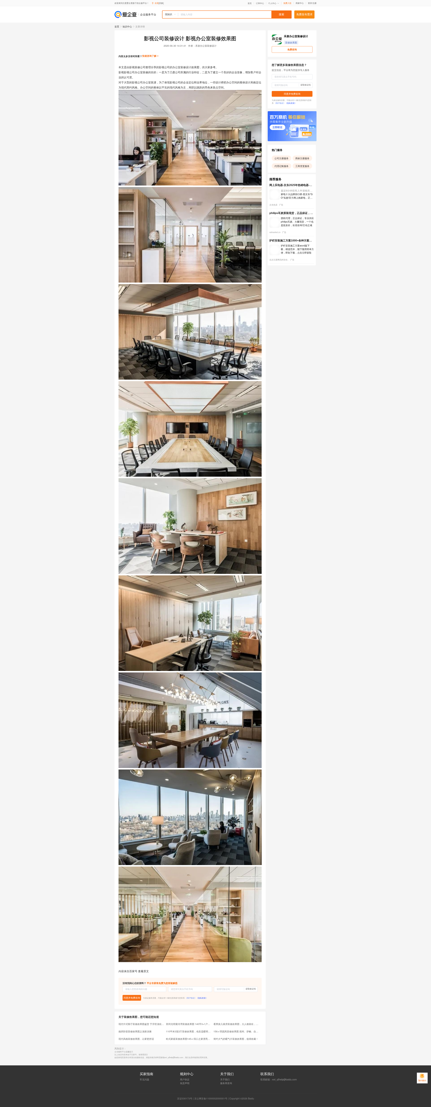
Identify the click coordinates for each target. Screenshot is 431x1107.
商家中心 (300, 3)
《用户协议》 (190, 997)
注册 (314, 3)
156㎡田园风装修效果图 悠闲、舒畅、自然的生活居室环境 (236, 1031)
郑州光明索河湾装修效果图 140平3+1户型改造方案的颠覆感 (188, 1024)
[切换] (161, 3)
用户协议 (184, 1079)
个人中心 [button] (272, 3)
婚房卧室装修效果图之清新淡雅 (135, 1031)
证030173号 (185, 1098)
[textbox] (235, 14)
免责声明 (184, 1083)
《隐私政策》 (201, 997)
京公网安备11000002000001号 (210, 1098)
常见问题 (144, 1079)
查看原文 (143, 971)
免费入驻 (287, 3)
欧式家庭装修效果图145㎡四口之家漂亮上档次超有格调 (188, 1038)
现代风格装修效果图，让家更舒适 (136, 1038)
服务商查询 (226, 1083)
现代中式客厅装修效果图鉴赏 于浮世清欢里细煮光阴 (141, 1024)
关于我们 (225, 1079)
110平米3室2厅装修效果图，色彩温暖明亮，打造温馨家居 (188, 1031)
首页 (250, 3)
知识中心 (127, 26)
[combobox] (227, 14)
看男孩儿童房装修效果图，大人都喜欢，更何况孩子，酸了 (236, 1024)
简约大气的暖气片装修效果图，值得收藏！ (235, 1038)
